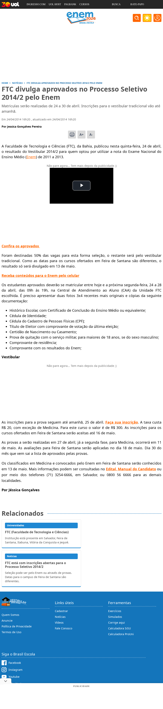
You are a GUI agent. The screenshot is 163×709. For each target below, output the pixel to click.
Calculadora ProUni (121, 634)
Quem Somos (10, 615)
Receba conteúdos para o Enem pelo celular (40, 275)
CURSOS (84, 4)
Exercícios (114, 611)
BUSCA (116, 4)
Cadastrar (61, 611)
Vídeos (59, 622)
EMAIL (116, 13)
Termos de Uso (11, 632)
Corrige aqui (116, 622)
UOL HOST (55, 4)
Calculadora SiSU (119, 628)
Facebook (15, 663)
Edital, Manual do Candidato (131, 469)
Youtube (14, 677)
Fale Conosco (63, 628)
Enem (31, 156)
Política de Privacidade (17, 626)
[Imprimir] (72, 135)
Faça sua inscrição (121, 422)
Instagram (15, 670)
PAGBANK (70, 4)
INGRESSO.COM (36, 4)
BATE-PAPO (137, 4)
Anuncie (7, 620)
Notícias (60, 617)
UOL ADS (32, 13)
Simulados (115, 617)
